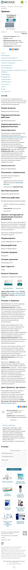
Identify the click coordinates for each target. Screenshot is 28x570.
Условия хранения (6, 81)
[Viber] (16, 49)
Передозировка (5, 74)
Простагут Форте (8, 288)
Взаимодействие (5, 77)
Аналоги (3, 86)
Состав (3, 53)
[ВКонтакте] (10, 49)
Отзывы (3, 89)
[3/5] (4, 32)
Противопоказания (6, 65)
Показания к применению (8, 63)
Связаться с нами (5, 539)
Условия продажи (6, 79)
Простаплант (20, 288)
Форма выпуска (5, 55)
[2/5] (3, 32)
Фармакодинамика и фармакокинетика (11, 60)
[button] (26, 283)
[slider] (24, 450)
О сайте (3, 537)
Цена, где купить (5, 91)
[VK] (2, 543)
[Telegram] (14, 49)
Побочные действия (6, 68)
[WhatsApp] (18, 49)
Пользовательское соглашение (9, 535)
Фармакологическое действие (9, 58)
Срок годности (5, 84)
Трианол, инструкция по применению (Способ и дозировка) (14, 71)
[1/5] (1, 32)
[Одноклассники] (12, 49)
